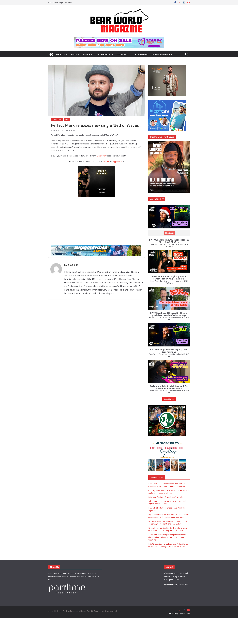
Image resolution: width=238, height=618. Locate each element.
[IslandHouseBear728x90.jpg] (119, 38)
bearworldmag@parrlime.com (176, 584)
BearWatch (101, 156)
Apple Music (118, 161)
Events (86, 54)
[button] (66, 54)
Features (60, 54)
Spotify (106, 161)
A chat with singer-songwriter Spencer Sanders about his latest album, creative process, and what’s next (167, 537)
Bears (74, 54)
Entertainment (103, 54)
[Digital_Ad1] (167, 406)
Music (67, 119)
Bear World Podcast (162, 54)
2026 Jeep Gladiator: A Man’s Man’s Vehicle (165, 497)
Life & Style (123, 54)
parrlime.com (86, 576)
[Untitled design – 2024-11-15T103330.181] (167, 101)
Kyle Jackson (70, 130)
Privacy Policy (173, 614)
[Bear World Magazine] (51, 54)
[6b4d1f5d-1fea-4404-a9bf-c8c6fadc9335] (96, 167)
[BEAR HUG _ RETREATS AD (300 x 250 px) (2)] (167, 441)
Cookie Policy (185, 614)
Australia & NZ (142, 54)
